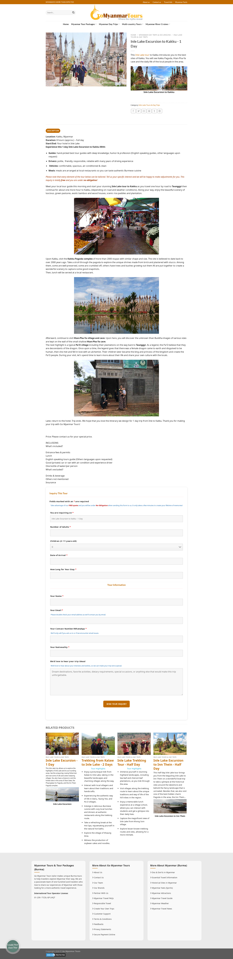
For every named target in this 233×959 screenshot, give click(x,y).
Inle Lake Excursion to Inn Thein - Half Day (168, 764)
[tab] (53, 131)
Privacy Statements (102, 929)
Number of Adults (60, 526)
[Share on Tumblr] (154, 111)
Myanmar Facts (181, 2)
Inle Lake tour (142, 54)
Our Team (98, 882)
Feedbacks (98, 924)
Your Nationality (59, 647)
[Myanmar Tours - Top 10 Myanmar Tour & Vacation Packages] (116, 12)
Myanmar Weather (160, 903)
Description (53, 131)
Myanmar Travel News (161, 908)
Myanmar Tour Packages (83, 24)
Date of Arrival (58, 555)
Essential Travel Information (164, 877)
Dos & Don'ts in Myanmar (163, 872)
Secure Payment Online (104, 934)
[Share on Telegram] (159, 111)
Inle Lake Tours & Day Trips (149, 105)
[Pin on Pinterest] (149, 111)
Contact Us (98, 877)
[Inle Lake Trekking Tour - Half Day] (134, 744)
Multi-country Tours (131, 24)
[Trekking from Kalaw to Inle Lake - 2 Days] (98, 744)
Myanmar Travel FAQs (103, 898)
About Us (97, 872)
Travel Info (168, 2)
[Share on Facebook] (133, 111)
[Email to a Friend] (143, 111)
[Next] (186, 792)
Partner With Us (100, 893)
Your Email (56, 610)
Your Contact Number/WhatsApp (68, 628)
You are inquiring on (62, 512)
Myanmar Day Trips (108, 24)
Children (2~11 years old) (63, 541)
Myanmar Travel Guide (161, 898)
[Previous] (46, 792)
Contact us (157, 2)
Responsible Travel (102, 903)
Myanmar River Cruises (157, 24)
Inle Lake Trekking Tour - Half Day (131, 762)
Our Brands (98, 888)
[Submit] (73, 12)
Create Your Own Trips (103, 908)
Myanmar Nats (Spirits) (162, 888)
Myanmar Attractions (161, 893)
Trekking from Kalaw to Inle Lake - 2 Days (98, 762)
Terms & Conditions (102, 919)
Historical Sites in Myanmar (164, 882)
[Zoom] (49, 83)
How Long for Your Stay (63, 569)
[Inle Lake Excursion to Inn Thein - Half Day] (170, 744)
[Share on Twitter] (138, 111)
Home (66, 24)
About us (146, 2)
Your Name (56, 596)
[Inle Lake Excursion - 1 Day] (62, 744)
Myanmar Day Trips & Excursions (155, 35)
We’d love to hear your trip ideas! (67, 661)
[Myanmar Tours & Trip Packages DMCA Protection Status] (56, 954)
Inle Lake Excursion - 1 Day (61, 762)
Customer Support (102, 913)
